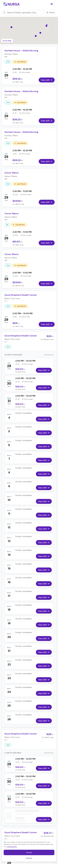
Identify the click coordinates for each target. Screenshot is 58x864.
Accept (30, 853)
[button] (52, 4)
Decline (30, 858)
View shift (42, 370)
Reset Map (7, 41)
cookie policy (12, 846)
